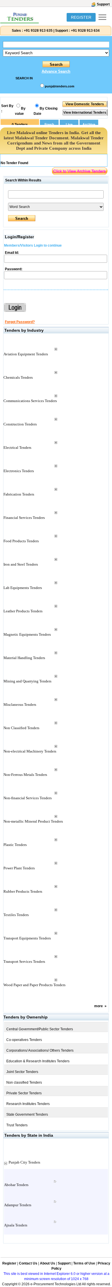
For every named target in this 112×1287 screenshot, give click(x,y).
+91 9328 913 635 (38, 31)
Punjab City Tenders (24, 1162)
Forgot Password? (20, 322)
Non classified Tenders (24, 1082)
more (98, 1006)
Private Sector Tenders (24, 1093)
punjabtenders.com (59, 86)
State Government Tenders (27, 1114)
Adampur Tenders (17, 1205)
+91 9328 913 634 (85, 31)
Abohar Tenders (16, 1185)
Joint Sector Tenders (22, 1072)
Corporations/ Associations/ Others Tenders (40, 1050)
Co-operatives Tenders (24, 1040)
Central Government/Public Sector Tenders (39, 1029)
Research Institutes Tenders (28, 1104)
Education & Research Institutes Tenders (37, 1061)
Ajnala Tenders (15, 1225)
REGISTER (81, 17)
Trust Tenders (17, 1125)
